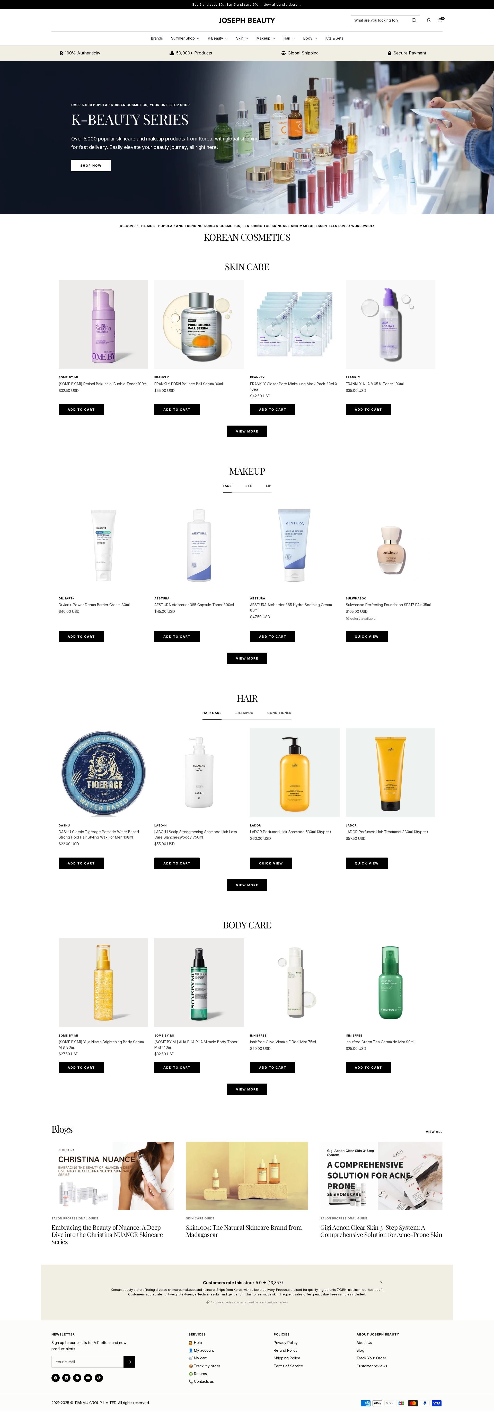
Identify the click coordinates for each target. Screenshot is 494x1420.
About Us (364, 1342)
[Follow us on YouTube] (88, 1378)
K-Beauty (216, 38)
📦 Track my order (204, 1366)
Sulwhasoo (356, 598)
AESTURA (162, 598)
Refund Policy (285, 1350)
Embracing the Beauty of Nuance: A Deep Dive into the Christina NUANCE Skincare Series (107, 1234)
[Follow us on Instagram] (66, 1378)
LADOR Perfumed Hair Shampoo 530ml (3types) (290, 832)
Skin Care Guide (200, 1218)
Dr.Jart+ (66, 598)
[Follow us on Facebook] (55, 1378)
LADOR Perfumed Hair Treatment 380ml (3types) (387, 832)
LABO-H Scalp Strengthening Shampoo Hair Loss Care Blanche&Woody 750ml (195, 834)
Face (227, 486)
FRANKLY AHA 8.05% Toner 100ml (375, 384)
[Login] (428, 20)
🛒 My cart (198, 1358)
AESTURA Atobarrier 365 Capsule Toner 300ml (194, 605)
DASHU (64, 825)
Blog (360, 1350)
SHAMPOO (244, 713)
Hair (287, 38)
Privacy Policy (286, 1342)
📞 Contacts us (201, 1381)
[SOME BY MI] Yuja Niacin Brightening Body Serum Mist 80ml (101, 1044)
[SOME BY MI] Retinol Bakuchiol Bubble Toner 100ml (103, 384)
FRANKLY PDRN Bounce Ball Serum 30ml (188, 384)
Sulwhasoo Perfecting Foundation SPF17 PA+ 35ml (388, 605)
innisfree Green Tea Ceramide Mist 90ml (380, 1042)
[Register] (129, 1362)
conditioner (279, 713)
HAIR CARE (212, 713)
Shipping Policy (287, 1358)
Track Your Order (371, 1358)
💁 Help (195, 1342)
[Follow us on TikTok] (99, 1378)
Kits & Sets (334, 38)
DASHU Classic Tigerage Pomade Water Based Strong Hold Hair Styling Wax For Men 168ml (99, 834)
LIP (268, 486)
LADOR (255, 825)
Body (308, 38)
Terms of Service (288, 1366)
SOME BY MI (68, 377)
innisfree (258, 1035)
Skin (240, 38)
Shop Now (91, 165)
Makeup (264, 38)
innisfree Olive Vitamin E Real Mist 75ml (283, 1042)
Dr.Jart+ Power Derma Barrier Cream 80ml (94, 605)
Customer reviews (372, 1366)
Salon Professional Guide (75, 1218)
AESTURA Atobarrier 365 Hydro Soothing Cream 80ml (291, 607)
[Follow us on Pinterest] (77, 1378)
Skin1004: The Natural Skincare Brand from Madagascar (244, 1230)
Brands (157, 38)
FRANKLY (161, 377)
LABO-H (160, 825)
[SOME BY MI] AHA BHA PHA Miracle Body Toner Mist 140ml (195, 1044)
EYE (248, 486)
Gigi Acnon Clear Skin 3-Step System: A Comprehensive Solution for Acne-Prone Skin (381, 1230)
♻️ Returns (198, 1373)
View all (434, 1132)
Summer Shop (183, 38)
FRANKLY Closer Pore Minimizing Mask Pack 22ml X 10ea (294, 386)
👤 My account (201, 1350)
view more (247, 431)
